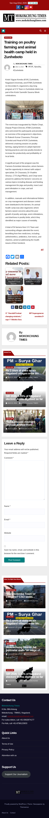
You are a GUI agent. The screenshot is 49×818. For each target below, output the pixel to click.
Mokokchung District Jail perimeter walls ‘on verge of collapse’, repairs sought (23, 650)
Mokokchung (11, 590)
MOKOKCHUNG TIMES (24, 64)
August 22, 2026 (15, 601)
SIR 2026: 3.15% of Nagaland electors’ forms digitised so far (24, 397)
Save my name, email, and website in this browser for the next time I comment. (21, 551)
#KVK (30, 67)
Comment (9, 458)
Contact (12, 813)
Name (7, 506)
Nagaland (8, 37)
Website (7, 533)
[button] (41, 31)
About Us (6, 738)
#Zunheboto (18, 70)
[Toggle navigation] (45, 31)
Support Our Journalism (16, 774)
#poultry (37, 67)
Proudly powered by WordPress (16, 804)
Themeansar (24, 807)
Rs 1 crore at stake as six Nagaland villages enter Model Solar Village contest (24, 373)
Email (7, 520)
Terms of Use (7, 744)
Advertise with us (9, 755)
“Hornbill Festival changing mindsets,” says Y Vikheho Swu (13, 316)
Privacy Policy (8, 750)
